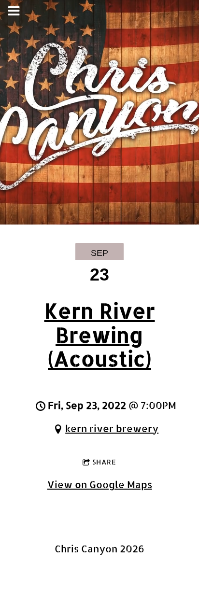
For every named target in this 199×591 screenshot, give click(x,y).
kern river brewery (111, 428)
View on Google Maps (99, 484)
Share (104, 462)
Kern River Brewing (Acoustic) (99, 334)
